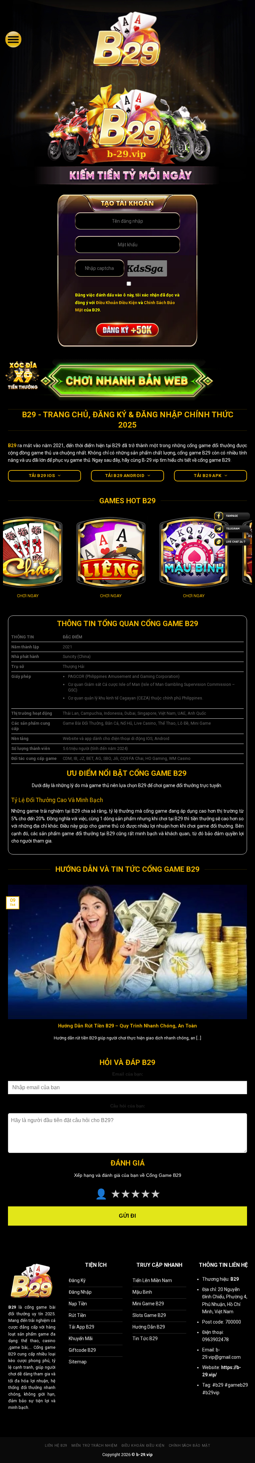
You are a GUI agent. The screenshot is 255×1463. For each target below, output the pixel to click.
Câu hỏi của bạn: (127, 1106)
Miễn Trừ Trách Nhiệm (94, 1445)
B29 (12, 1307)
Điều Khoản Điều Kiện (116, 302)
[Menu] (13, 39)
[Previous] (7, 565)
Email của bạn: (127, 1074)
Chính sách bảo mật (190, 1445)
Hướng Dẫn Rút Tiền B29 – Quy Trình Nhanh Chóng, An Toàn (127, 1026)
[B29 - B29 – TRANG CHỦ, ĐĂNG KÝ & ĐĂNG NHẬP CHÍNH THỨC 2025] (127, 39)
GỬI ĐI (127, 1216)
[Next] (248, 565)
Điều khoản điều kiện (143, 1445)
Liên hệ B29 (56, 1445)
